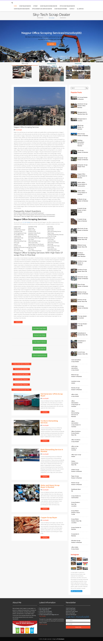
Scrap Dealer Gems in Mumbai (21, 364)
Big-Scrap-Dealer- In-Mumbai (81, 127)
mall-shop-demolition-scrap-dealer (75, 368)
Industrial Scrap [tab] (51, 63)
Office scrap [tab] (25, 63)
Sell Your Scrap (43, 624)
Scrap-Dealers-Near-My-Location (75, 504)
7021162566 (51, 18)
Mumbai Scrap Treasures (21, 379)
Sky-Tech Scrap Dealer (51, 15)
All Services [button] (80, 8)
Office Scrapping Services (39, 355)
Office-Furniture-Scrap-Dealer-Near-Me (76, 433)
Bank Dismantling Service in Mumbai (52, 450)
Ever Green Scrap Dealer (39, 328)
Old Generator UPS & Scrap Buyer (52, 395)
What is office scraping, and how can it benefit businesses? (29, 213)
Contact (72, 8)
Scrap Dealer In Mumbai (60, 8)
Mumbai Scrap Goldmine (21, 369)
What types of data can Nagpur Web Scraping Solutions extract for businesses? (34, 216)
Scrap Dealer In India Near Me (21, 8)
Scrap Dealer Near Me (25, 6)
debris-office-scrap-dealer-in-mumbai (82, 192)
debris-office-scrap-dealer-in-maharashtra (82, 184)
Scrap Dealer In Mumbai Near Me (48, 6)
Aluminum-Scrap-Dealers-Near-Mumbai (83, 105)
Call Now (51, 44)
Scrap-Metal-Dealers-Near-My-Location (76, 520)
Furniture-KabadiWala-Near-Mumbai (81, 254)
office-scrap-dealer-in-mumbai (75, 448)
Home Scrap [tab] (78, 63)
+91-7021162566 (26, 222)
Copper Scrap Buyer (49, 517)
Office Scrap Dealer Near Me (67, 6)
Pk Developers (60, 639)
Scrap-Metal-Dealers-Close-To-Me (75, 512)
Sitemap (35, 6)
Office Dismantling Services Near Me (42, 8)
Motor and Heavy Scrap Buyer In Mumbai (50, 486)
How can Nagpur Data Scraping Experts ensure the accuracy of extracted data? (34, 214)
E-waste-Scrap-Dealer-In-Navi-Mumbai (82, 210)
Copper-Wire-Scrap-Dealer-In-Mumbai (82, 175)
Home (15, 6)
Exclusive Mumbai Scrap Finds (21, 389)
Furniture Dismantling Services (49, 422)
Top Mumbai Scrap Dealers (21, 374)
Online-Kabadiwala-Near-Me (74, 463)
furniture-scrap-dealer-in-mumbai (82, 262)
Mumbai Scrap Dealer (39, 335)
